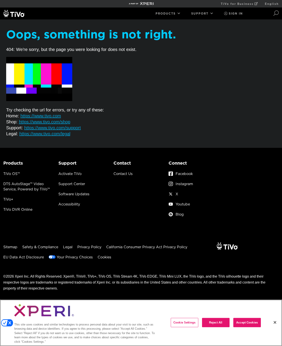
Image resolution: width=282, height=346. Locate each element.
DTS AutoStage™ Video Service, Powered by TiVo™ (26, 186)
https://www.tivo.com (40, 115)
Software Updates (73, 194)
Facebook (184, 173)
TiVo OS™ (11, 173)
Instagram (184, 183)
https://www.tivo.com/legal (44, 133)
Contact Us (123, 173)
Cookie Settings (184, 322)
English (272, 4)
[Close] (275, 322)
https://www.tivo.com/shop (44, 121)
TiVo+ (8, 199)
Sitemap (10, 246)
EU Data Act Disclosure (23, 257)
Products (166, 13)
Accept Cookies (247, 322)
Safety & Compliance (40, 246)
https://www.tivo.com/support (52, 127)
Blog (180, 214)
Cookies (104, 257)
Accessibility (69, 204)
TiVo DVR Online (17, 209)
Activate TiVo (70, 173)
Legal (67, 246)
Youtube (183, 204)
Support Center (71, 183)
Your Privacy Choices (75, 257)
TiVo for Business (237, 4)
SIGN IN (236, 13)
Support (199, 13)
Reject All (215, 322)
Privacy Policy (89, 246)
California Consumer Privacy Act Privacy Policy (146, 246)
